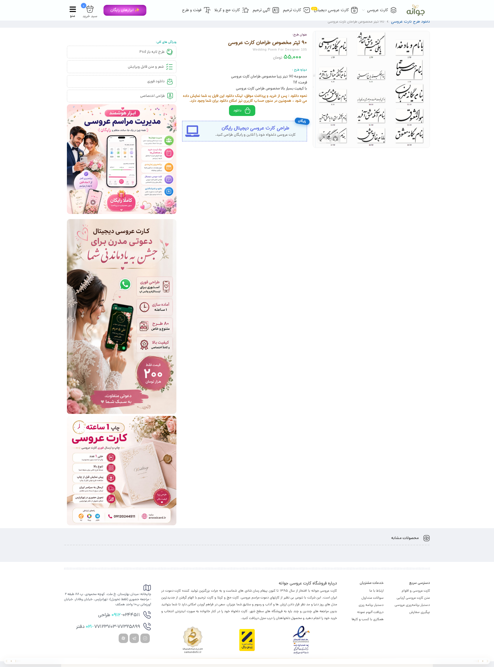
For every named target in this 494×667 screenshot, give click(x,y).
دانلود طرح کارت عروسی (410, 21)
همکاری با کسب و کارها (368, 619)
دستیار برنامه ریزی (371, 604)
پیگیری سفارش (419, 612)
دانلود (237, 110)
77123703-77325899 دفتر (108, 627)
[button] (124, 10)
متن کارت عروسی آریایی (413, 597)
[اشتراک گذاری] (335, 138)
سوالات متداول (372, 597)
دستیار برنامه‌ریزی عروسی (412, 604)
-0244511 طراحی (119, 615)
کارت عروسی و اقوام (416, 590)
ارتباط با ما (376, 590)
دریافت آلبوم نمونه (370, 612)
